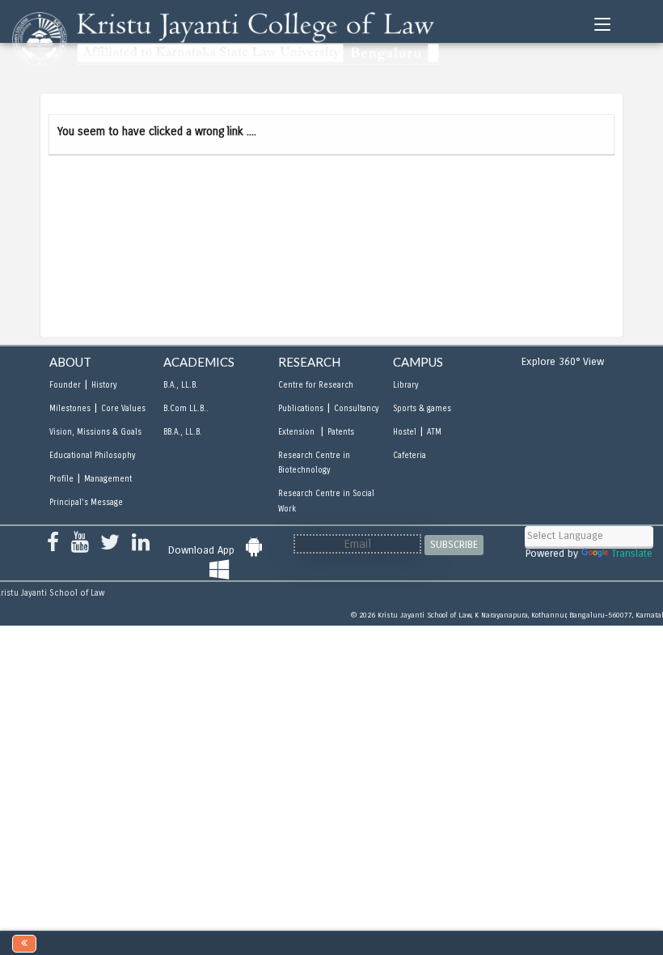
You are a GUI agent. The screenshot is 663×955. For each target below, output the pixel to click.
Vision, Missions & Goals (95, 432)
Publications (300, 409)
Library (405, 385)
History (103, 385)
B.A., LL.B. (180, 385)
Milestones (70, 409)
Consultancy (356, 409)
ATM (434, 432)
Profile (61, 479)
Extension (297, 432)
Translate (631, 553)
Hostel (404, 432)
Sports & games (422, 409)
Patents (340, 432)
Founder (65, 385)
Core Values (123, 409)
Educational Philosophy (92, 456)
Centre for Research (315, 385)
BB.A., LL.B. (182, 432)
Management (108, 479)
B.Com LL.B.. (186, 409)
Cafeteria (409, 456)
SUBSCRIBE (454, 544)
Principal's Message (86, 502)
